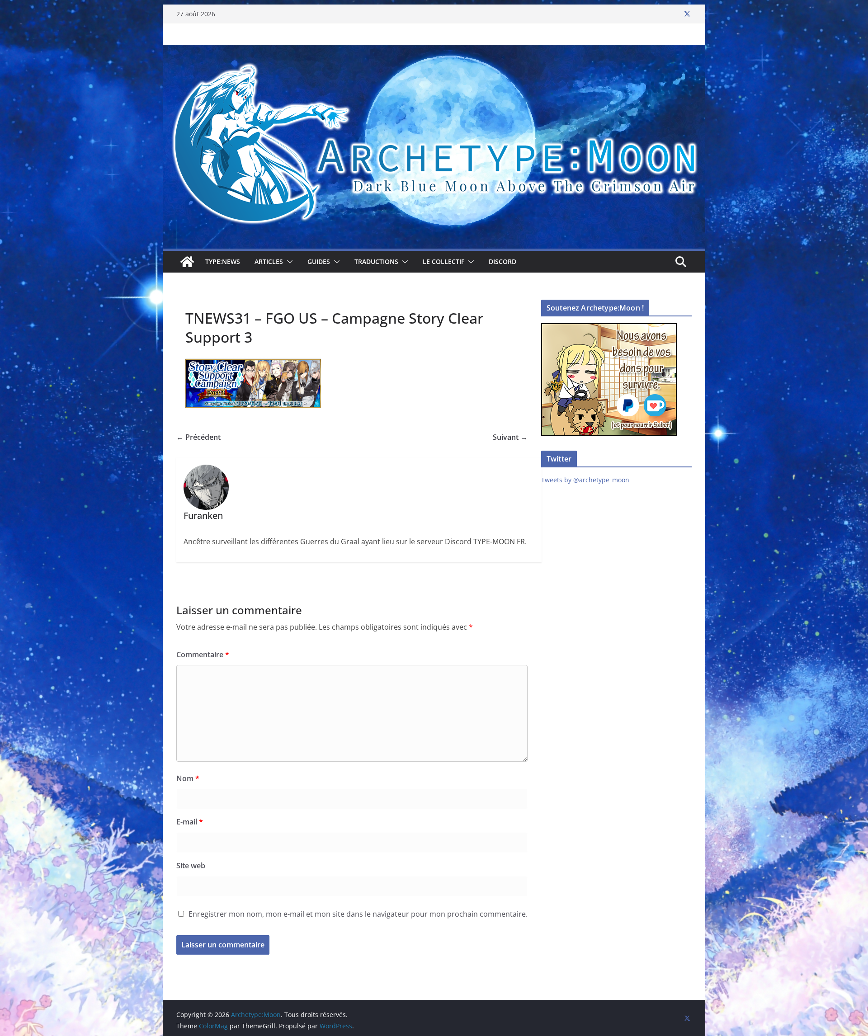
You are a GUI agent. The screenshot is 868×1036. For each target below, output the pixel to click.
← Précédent (198, 437)
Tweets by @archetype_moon (585, 480)
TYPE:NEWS (222, 261)
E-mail (189, 822)
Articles (269, 261)
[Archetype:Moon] (434, 51)
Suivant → (510, 437)
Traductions (376, 261)
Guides (318, 261)
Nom (187, 778)
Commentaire (202, 654)
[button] (288, 261)
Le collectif (443, 261)
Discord (502, 261)
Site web (190, 866)
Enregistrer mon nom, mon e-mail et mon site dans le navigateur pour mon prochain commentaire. (358, 914)
